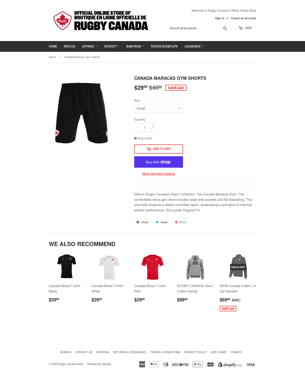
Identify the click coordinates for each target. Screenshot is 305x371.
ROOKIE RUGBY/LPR (164, 46)
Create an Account (243, 18)
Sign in (219, 18)
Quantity (139, 119)
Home (52, 57)
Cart (248, 28)
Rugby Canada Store (70, 364)
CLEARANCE (192, 46)
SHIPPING (102, 352)
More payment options (158, 173)
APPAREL (88, 46)
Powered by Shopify (99, 364)
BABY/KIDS (134, 46)
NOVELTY (110, 46)
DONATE (236, 352)
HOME (53, 46)
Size (137, 100)
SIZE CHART (219, 352)
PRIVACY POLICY (195, 352)
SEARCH (65, 352)
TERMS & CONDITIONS (165, 352)
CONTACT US (83, 352)
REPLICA (69, 46)
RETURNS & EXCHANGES (129, 352)
